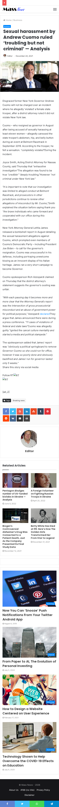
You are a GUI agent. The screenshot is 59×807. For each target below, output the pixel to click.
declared (45, 313)
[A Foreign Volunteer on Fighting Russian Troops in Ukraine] (44, 480)
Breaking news (19, 400)
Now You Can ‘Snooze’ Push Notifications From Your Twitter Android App (28, 615)
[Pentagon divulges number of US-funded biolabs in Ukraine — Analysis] (15, 480)
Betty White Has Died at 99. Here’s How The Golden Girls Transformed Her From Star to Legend (43, 532)
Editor (9, 56)
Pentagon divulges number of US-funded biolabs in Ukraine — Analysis (15, 495)
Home (8, 20)
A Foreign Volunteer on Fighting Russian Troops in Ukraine (42, 493)
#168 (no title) (27, 790)
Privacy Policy (43, 790)
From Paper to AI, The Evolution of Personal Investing (29, 663)
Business (17, 20)
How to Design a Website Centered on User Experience (26, 711)
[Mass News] (13, 9)
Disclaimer (29, 795)
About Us (13, 790)
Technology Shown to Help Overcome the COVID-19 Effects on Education (28, 761)
